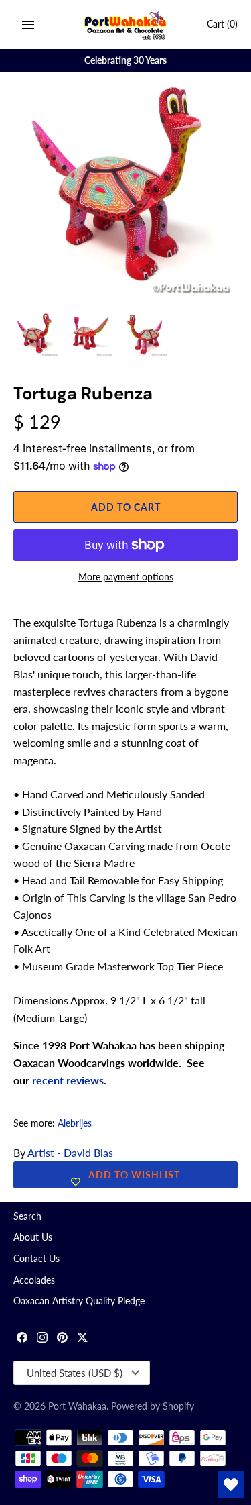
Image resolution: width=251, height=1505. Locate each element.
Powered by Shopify (152, 1406)
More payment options (125, 576)
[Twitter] (82, 1339)
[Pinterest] (62, 1339)
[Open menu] (28, 25)
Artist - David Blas (70, 1152)
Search (27, 1216)
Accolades (34, 1280)
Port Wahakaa (77, 1406)
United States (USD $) (74, 1373)
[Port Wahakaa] (125, 24)
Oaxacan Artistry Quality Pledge (79, 1301)
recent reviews (68, 1080)
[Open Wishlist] (231, 1484)
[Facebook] (22, 1339)
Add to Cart (126, 507)
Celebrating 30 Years (125, 60)
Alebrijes (75, 1123)
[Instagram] (42, 1339)
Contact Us (36, 1258)
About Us (32, 1237)
